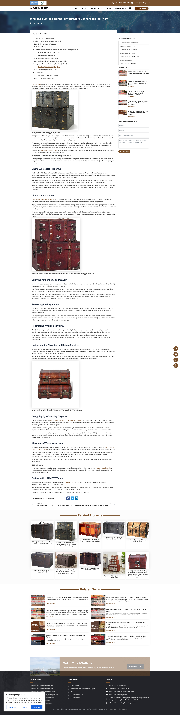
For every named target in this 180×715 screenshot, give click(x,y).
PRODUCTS (95, 8)
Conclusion (39, 72)
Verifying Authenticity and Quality (49, 52)
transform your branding (103, 468)
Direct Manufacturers (45, 47)
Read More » (131, 77)
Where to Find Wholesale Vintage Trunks (48, 41)
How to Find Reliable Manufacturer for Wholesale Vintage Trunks (56, 49)
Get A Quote (141, 8)
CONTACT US (120, 8)
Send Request (124, 151)
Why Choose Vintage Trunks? (44, 38)
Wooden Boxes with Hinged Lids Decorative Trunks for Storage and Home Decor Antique (66, 544)
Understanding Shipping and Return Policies (52, 61)
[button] (130, 8)
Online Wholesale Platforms (47, 44)
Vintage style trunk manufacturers (43, 199)
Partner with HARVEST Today (48, 75)
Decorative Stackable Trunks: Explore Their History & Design (136, 93)
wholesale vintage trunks (49, 150)
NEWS (109, 8)
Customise (12, 707)
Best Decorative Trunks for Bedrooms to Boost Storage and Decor (138, 102)
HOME (75, 8)
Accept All (36, 707)
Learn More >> (50, 603)
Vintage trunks (36, 84)
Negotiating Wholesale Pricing (48, 58)
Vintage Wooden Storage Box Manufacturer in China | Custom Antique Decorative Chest (66, 571)
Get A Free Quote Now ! (46, 78)
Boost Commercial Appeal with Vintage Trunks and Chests (137, 83)
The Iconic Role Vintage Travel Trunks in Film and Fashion (126, 636)
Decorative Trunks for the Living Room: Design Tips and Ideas (138, 73)
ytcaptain (124, 709)
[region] (24, 701)
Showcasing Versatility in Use (47, 69)
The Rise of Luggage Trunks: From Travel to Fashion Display (138, 112)
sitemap (113, 709)
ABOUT (84, 8)
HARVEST (69, 482)
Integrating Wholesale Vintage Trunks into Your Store (52, 64)
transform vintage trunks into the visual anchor (65, 420)
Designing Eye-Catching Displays (49, 67)
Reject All (24, 707)
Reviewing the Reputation (46, 55)
